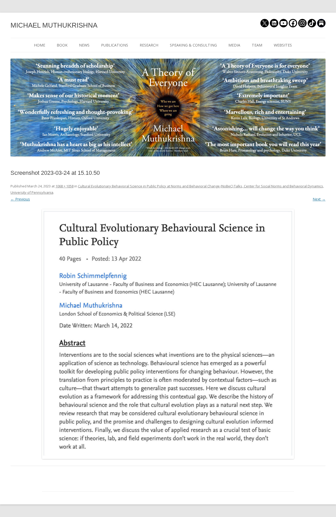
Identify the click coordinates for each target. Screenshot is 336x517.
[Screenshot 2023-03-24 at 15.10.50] (168, 334)
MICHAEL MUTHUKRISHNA (53, 25)
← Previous (20, 199)
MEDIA (234, 45)
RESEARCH (149, 45)
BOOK (62, 45)
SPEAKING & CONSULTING (193, 45)
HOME (39, 45)
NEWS (84, 45)
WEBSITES (283, 45)
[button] (168, 334)
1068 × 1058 (64, 186)
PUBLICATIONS (114, 45)
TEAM (257, 45)
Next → (319, 199)
